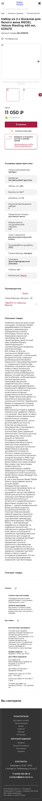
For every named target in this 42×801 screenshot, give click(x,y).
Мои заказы (21, 748)
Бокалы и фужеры (16, 13)
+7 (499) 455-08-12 (21, 774)
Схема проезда (21, 723)
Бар (3, 13)
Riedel (25, 293)
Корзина (21, 751)
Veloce (23, 275)
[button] (3, 61)
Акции (21, 726)
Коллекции (21, 735)
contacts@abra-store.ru (21, 777)
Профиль (21, 743)
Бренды (21, 732)
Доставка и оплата (21, 720)
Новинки (21, 729)
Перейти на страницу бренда (15, 304)
